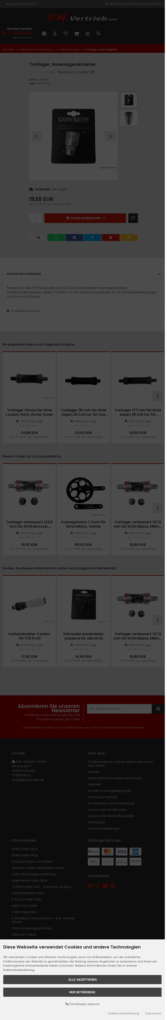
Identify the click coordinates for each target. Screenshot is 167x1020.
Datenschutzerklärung (123, 1013)
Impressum (153, 1013)
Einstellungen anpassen (84, 1004)
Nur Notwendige (82, 992)
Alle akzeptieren (82, 979)
